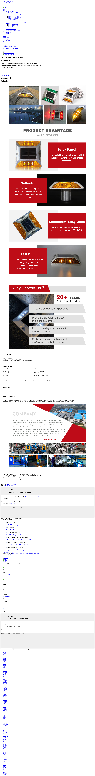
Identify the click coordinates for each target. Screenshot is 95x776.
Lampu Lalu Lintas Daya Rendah (15, 15)
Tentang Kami (6, 37)
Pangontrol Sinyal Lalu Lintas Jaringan (16, 20)
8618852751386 (6, 596)
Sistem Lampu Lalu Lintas (11, 29)
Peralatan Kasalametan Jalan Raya (13, 30)
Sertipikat (8, 40)
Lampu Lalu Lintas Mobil (13, 18)
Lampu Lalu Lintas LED (13, 12)
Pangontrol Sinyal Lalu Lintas (12, 19)
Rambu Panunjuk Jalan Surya (12, 484)
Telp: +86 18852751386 (8, 1)
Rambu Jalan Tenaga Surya (13, 24)
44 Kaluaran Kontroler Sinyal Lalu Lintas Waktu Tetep (20, 540)
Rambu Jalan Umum (12, 26)
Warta (4, 31)
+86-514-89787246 (7, 577)
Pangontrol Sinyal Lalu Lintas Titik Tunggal (17, 22)
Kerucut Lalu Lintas (11, 530)
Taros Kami (5, 41)
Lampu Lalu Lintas (10, 11)
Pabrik (7, 38)
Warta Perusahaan (9, 33)
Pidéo (4, 34)
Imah (4, 9)
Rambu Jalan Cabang (12, 525)
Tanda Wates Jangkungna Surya (14, 535)
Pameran (7, 39)
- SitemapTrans (8, 564)
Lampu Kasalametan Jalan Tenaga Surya (17, 550)
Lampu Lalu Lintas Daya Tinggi (14, 14)
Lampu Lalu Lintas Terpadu (14, 16)
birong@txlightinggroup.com (9, 2)
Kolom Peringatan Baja (8, 485)
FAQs (4, 36)
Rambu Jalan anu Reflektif (13, 25)
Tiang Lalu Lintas (9, 27)
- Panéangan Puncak (15, 564)
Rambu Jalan (8, 23)
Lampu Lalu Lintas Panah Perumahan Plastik (18, 545)
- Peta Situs (3, 564)
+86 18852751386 (7, 574)
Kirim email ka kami (5, 75)
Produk (4, 10)
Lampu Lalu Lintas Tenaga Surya (15, 17)
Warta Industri (8, 32)
